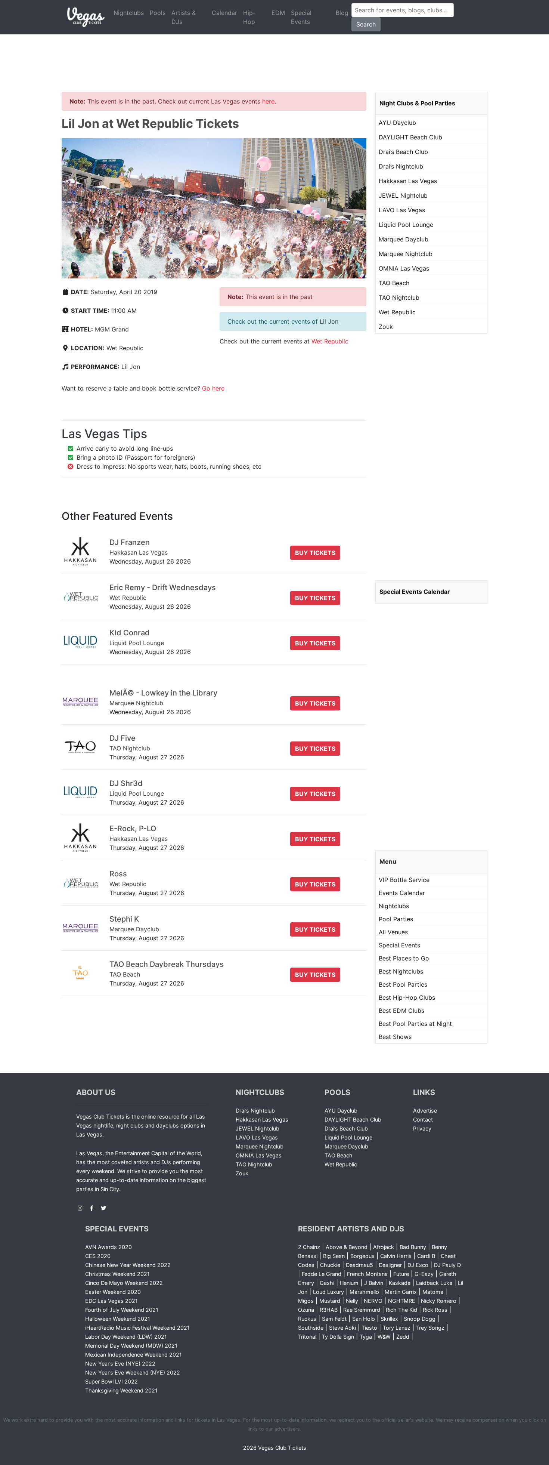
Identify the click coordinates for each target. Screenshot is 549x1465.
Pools (157, 12)
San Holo (363, 1319)
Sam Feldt (334, 1319)
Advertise (425, 1110)
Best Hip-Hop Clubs (407, 997)
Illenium (349, 1283)
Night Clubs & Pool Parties (417, 103)
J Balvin (373, 1283)
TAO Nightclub (399, 297)
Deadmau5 (359, 1265)
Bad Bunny (413, 1247)
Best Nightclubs (401, 971)
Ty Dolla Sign (338, 1336)
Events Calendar (402, 893)
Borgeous (362, 1256)
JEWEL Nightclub (403, 195)
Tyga (366, 1336)
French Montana (367, 1274)
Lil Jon (130, 366)
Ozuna (306, 1310)
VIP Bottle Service (404, 879)
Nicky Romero (438, 1301)
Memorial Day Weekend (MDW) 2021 (131, 1345)
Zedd (402, 1336)
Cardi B (426, 1256)
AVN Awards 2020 (108, 1247)
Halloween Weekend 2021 (117, 1319)
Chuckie (330, 1265)
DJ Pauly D (447, 1265)
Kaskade (399, 1283)
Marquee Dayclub (403, 239)
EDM (278, 12)
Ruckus (307, 1319)
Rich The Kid (401, 1310)
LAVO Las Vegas (402, 210)
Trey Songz (430, 1327)
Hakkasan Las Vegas (408, 181)
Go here (213, 388)
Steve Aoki (342, 1327)
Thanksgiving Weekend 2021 (121, 1390)
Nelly (352, 1301)
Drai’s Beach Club (403, 151)
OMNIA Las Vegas (404, 268)
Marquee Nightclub (405, 253)
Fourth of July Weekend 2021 (121, 1310)
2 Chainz (309, 1247)
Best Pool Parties (403, 984)
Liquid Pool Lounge (406, 224)
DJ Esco (417, 1265)
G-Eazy (424, 1274)
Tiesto (369, 1327)
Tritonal (307, 1336)
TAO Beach (394, 283)
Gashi (327, 1283)
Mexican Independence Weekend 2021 (133, 1354)
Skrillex (389, 1319)
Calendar (224, 12)
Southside (310, 1327)
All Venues (393, 932)
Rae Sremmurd (361, 1310)
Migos (306, 1301)
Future (401, 1274)
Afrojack (383, 1247)
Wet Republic (124, 348)
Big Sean (334, 1256)
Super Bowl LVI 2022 (111, 1381)
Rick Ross (435, 1310)
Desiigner (390, 1265)
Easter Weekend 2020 (113, 1292)
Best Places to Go (404, 958)
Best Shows (395, 1036)
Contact (423, 1119)
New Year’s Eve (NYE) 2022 (120, 1363)
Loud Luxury (328, 1292)
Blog (342, 12)
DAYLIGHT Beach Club (410, 137)
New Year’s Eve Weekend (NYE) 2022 (132, 1372)
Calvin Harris (396, 1256)
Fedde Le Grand (321, 1274)
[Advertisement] (274, 54)
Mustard (329, 1301)
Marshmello (364, 1292)
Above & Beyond (346, 1247)
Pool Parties (396, 919)
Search (366, 24)
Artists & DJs (183, 17)
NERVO (373, 1301)
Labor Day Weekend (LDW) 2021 (126, 1336)
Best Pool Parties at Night (415, 1023)
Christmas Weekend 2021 (117, 1274)
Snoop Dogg (419, 1319)
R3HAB (329, 1310)
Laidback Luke (434, 1283)
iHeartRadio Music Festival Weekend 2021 (137, 1327)
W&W (384, 1336)
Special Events (301, 17)
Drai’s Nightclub (401, 166)
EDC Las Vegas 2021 (111, 1301)
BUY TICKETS (315, 552)
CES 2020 (98, 1256)
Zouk (386, 326)
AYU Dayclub (397, 122)
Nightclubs (129, 12)
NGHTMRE (401, 1301)
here (268, 101)
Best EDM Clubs (401, 1010)
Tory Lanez (396, 1327)
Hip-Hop (249, 17)
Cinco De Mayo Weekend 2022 (124, 1283)
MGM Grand (112, 329)
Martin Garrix (401, 1292)
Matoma (432, 1292)
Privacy (422, 1128)
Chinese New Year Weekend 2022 (128, 1265)
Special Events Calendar (414, 591)
